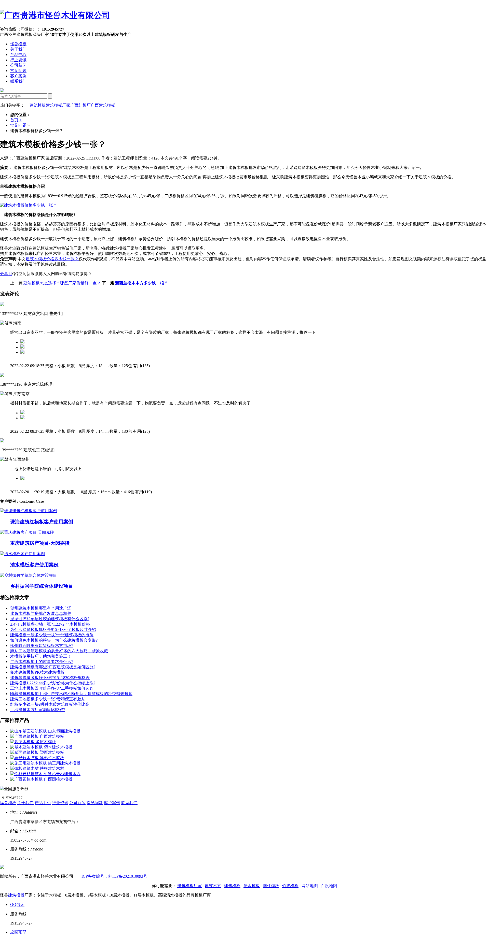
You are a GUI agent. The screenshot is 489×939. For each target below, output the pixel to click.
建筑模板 (38, 105)
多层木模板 (46, 742)
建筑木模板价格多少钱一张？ (52, 259)
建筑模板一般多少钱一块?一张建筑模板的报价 (51, 635)
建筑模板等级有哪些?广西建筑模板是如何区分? (52, 667)
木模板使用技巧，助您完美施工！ (40, 656)
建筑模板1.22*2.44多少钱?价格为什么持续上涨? (52, 683)
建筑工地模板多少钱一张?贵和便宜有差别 (47, 699)
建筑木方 (213, 886)
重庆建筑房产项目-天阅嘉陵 (40, 543)
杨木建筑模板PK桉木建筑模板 (37, 672)
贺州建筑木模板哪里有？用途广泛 (40, 608)
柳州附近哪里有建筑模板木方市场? (41, 645)
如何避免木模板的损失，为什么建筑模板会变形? (54, 640)
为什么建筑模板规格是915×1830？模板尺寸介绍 (53, 629)
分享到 (6, 273)
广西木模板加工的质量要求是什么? (41, 661)
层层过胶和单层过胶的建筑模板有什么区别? (49, 619)
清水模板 (251, 886)
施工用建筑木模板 (64, 763)
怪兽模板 (18, 44)
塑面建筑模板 (52, 752)
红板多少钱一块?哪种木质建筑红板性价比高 (49, 704)
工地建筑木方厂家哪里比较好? (37, 709)
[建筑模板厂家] (55, 15)
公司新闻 (18, 65)
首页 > (16, 120)
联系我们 (18, 81)
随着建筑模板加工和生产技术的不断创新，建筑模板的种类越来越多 (71, 693)
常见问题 (18, 70)
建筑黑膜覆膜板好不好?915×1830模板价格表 (50, 677)
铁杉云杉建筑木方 (64, 774)
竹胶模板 (290, 886)
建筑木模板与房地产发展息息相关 (40, 613)
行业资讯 (18, 60)
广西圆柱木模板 (58, 779)
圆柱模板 (271, 886)
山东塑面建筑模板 (64, 731)
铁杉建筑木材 (52, 768)
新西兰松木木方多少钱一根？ (141, 283)
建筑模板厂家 (58, 105)
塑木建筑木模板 (58, 747)
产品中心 (18, 54)
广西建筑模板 (103, 105)
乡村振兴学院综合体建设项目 (41, 586)
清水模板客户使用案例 (34, 564)
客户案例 (18, 76)
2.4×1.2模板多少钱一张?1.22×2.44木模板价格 (50, 624)
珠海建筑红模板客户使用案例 (41, 521)
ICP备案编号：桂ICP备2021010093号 (114, 876)
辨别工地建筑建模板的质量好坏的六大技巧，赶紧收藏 (59, 651)
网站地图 (310, 886)
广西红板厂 (80, 105)
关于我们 (18, 49)
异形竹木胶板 (52, 758)
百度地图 (329, 886)
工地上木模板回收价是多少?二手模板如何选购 (51, 688)
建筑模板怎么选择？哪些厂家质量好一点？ (62, 283)
